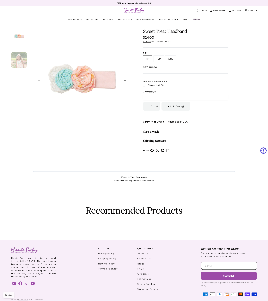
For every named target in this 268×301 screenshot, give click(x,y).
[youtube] (33, 283)
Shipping (147, 41)
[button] (217, 10)
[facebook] (152, 151)
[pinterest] (162, 151)
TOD (160, 59)
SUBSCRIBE (228, 276)
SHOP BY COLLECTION (169, 19)
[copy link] (168, 151)
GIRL (172, 59)
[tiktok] (26, 283)
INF (149, 59)
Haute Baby (23, 299)
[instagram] (14, 283)
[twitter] (157, 151)
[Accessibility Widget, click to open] (263, 150)
